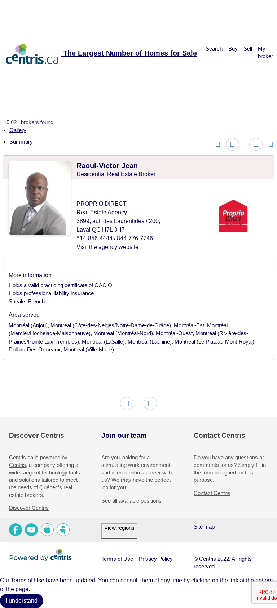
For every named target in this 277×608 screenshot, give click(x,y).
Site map (204, 527)
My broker (265, 52)
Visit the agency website (107, 247)
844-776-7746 (135, 238)
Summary (21, 142)
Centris (17, 465)
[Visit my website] (127, 189)
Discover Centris (29, 508)
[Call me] (105, 189)
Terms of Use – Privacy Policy (137, 559)
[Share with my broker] (261, 166)
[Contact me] (83, 189)
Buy (233, 49)
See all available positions (131, 501)
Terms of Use (27, 580)
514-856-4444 (95, 238)
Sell (247, 49)
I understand (22, 601)
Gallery (17, 130)
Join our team (124, 435)
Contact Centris (212, 493)
